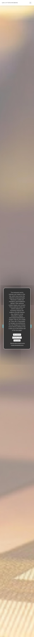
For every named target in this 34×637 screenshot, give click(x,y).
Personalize (17, 340)
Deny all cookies (17, 337)
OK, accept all (17, 334)
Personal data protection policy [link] (17, 343)
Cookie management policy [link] (17, 345)
